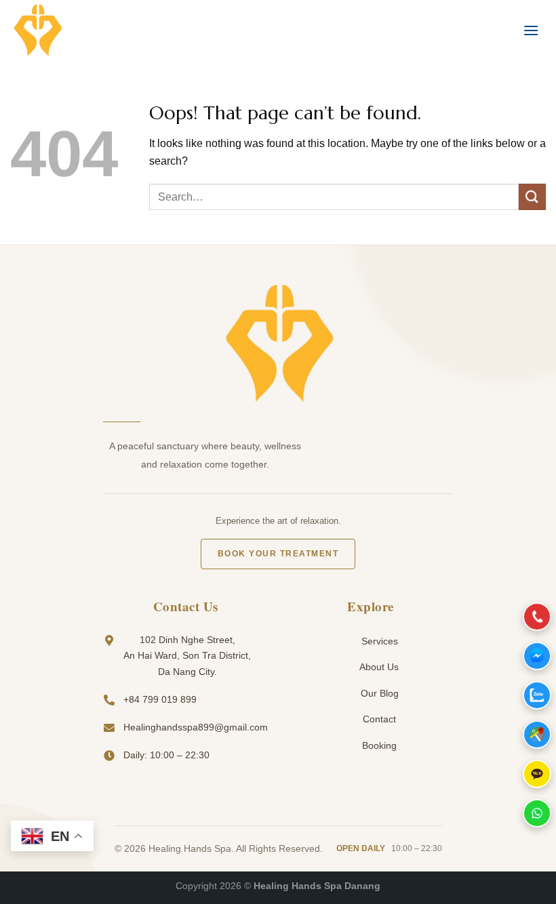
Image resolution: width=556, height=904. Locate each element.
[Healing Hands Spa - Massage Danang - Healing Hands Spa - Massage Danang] (78, 30)
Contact (378, 719)
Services (378, 641)
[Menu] (531, 30)
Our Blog (378, 693)
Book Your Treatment (278, 553)
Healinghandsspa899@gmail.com (195, 727)
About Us (378, 666)
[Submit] (532, 197)
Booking (378, 745)
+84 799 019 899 (160, 699)
